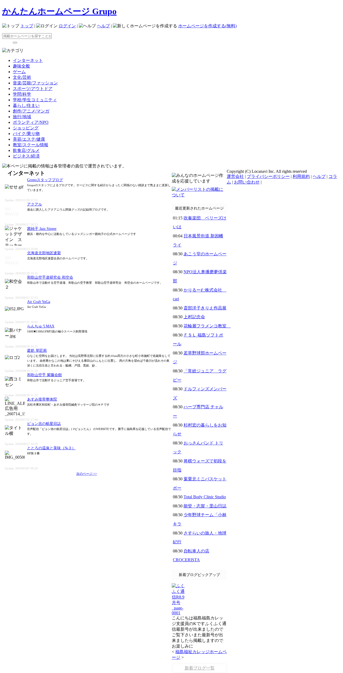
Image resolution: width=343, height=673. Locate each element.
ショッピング (26, 128)
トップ (26, 26)
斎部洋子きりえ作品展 (205, 308)
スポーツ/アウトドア (33, 88)
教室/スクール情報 (30, 145)
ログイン (67, 26)
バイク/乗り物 (26, 133)
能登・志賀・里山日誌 (205, 506)
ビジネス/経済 (26, 156)
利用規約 (301, 176)
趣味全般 (21, 66)
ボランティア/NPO (31, 122)
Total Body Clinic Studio (205, 497)
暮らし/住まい (26, 105)
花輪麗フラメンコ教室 (207, 326)
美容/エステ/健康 (29, 139)
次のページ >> (86, 474)
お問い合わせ (247, 182)
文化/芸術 (22, 77)
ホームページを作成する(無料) (207, 26)
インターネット (28, 60)
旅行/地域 (22, 116)
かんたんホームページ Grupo (59, 11)
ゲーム (19, 71)
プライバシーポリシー (268, 176)
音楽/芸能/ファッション (35, 83)
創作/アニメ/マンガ (31, 111)
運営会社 (235, 176)
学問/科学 (22, 94)
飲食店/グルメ (26, 150)
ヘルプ (103, 26)
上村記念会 (194, 317)
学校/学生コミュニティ (35, 100)
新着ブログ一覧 (200, 668)
